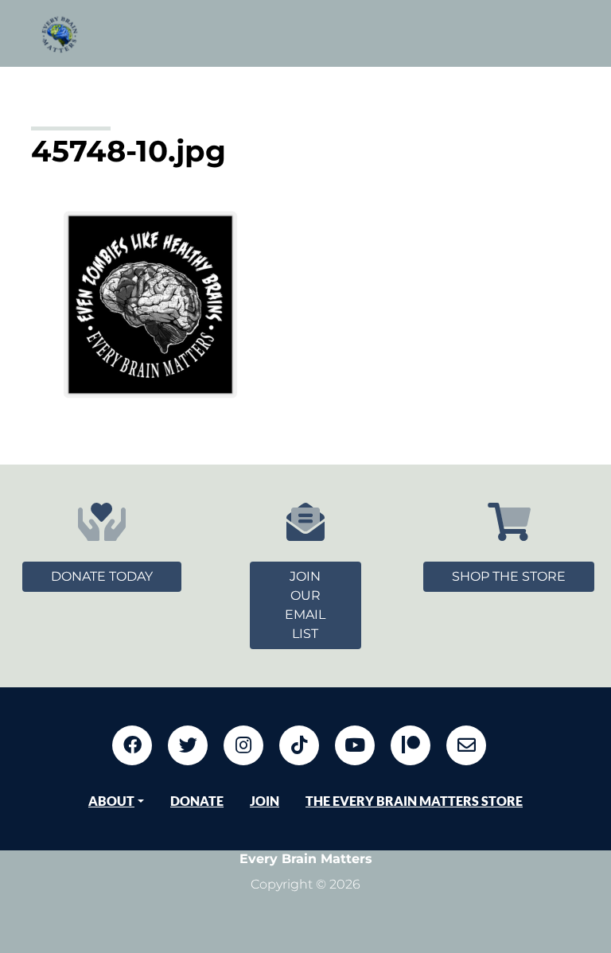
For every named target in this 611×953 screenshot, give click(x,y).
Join (264, 800)
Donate (197, 800)
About (111, 800)
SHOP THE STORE (509, 576)
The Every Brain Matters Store (414, 800)
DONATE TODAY (102, 576)
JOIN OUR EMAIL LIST (305, 605)
